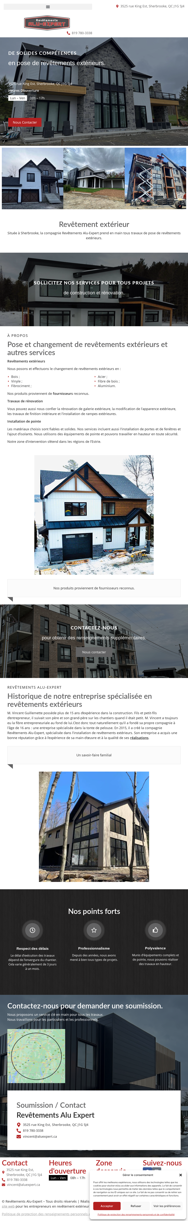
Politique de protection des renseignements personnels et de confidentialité (136, 1214)
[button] (180, 1175)
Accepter (107, 1206)
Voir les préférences (166, 1206)
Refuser (136, 1206)
